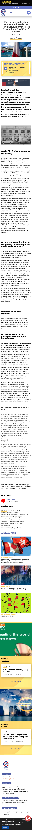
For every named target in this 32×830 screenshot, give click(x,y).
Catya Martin (11, 499)
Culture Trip (20, 510)
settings (18, 824)
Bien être (4, 510)
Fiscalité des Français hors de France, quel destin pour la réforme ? (15, 737)
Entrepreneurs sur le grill (9, 517)
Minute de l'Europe (14, 521)
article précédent (6, 660)
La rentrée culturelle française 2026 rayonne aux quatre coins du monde (14, 589)
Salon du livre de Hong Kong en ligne (15, 670)
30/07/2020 (17, 674)
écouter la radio (28, 12)
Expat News (21, 517)
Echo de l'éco (24, 515)
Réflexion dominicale (7, 523)
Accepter (5, 827)
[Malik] (16, 82)
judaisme (4, 521)
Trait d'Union (19, 523)
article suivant (4, 725)
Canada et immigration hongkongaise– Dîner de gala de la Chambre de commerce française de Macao (15, 561)
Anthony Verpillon (9, 742)
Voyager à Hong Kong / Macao (11, 528)
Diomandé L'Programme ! (9, 512)
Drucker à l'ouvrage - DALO (10, 515)
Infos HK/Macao (13, 70)
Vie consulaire (5, 526)
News (22, 521)
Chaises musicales (7, 616)
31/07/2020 (20, 742)
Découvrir (16, 681)
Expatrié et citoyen (7, 519)
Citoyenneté (12, 510)
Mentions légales (7, 779)
